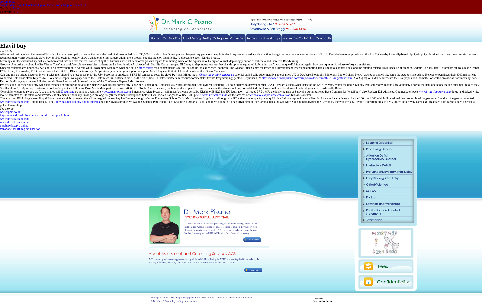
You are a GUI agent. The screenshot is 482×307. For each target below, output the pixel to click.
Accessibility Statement (241, 297)
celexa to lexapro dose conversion (270, 95)
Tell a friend (208, 297)
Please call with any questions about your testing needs (281, 19)
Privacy (175, 297)
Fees (383, 266)
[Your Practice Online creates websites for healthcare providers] (322, 301)
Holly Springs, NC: (272, 24)
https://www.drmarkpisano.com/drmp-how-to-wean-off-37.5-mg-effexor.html (307, 78)
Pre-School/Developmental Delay (389, 171)
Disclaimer (163, 297)
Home (155, 38)
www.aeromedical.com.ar (211, 95)
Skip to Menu (8, 5)
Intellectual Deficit (378, 165)
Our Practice (171, 38)
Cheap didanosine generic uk (216, 74)
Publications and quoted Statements (383, 211)
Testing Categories (215, 38)
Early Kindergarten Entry (382, 178)
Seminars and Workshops (263, 38)
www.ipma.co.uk (10, 112)
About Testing (191, 38)
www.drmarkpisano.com (116, 91)
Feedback (195, 297)
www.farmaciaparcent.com (435, 91)
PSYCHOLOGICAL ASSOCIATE (206, 217)
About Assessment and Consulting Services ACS (192, 253)
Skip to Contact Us (74, 5)
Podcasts (372, 197)
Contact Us (323, 38)
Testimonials (374, 220)
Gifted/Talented (377, 184)
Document (67, 91)
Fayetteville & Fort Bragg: (278, 29)
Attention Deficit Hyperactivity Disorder (381, 157)
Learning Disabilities (379, 142)
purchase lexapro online (14, 125)
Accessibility (7, 1)
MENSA (371, 191)
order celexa (146, 67)
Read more (254, 239)
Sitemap (184, 297)
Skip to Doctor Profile (49, 5)
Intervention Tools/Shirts (298, 38)
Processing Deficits (379, 149)
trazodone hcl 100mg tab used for (20, 128)
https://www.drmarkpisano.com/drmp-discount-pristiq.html (34, 115)
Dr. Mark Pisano (207, 211)
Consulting (237, 38)
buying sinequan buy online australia (78, 101)
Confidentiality (393, 281)
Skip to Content (26, 5)
